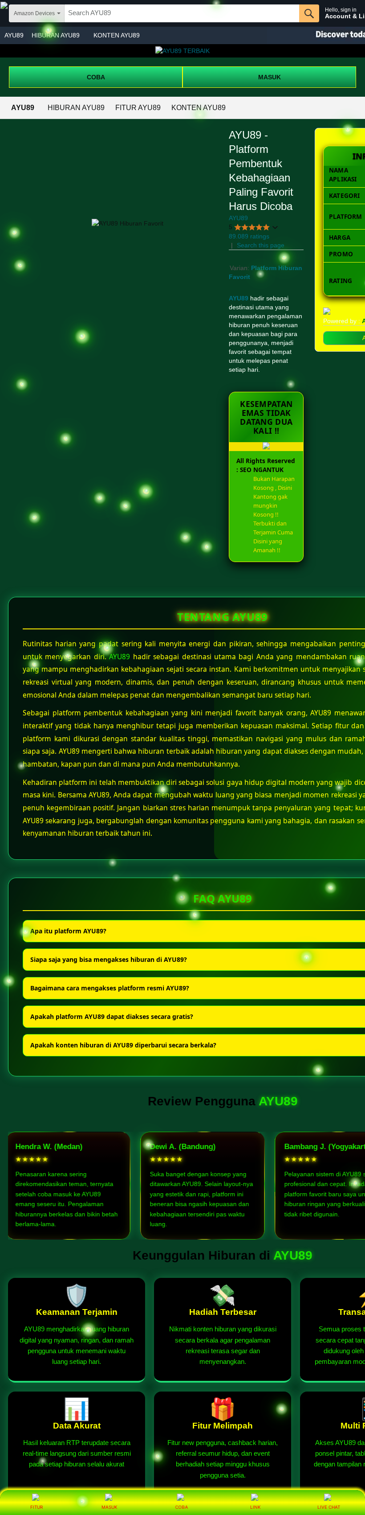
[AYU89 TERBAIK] (182, 50)
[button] (254, 227)
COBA (96, 77)
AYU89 (14, 35)
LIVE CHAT (328, 1507)
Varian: (240, 267)
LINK (255, 1507)
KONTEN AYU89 (116, 35)
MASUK (269, 77)
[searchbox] (182, 13)
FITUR (36, 1507)
